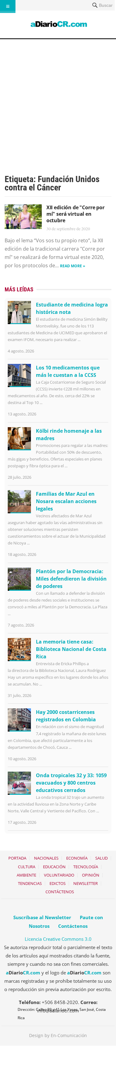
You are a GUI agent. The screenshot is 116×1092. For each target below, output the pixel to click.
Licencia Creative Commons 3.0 (58, 939)
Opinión (90, 875)
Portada (17, 858)
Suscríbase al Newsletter (42, 917)
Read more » (72, 266)
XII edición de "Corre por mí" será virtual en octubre (75, 214)
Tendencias (30, 883)
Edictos (57, 883)
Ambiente (26, 875)
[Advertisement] (58, 100)
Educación (54, 866)
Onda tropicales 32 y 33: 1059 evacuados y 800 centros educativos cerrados (71, 783)
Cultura (26, 866)
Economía (77, 858)
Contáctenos (59, 891)
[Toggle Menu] (7, 6)
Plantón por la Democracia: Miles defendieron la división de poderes (71, 579)
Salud (101, 858)
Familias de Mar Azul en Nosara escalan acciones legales (66, 501)
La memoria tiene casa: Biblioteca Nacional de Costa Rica (71, 649)
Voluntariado (59, 875)
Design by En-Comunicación (58, 1035)
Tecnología (85, 866)
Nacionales (46, 858)
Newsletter (85, 883)
